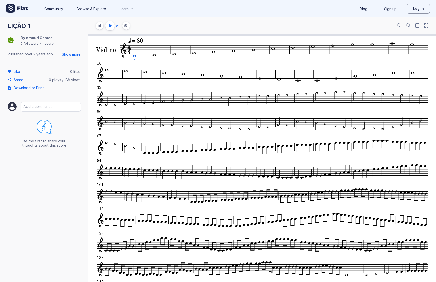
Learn (124, 9)
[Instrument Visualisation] (126, 26)
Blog (363, 9)
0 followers (29, 43)
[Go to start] (99, 26)
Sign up (390, 9)
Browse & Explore (91, 9)
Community (53, 9)
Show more (71, 54)
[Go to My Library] (17, 8)
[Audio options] (117, 25)
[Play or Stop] (110, 25)
